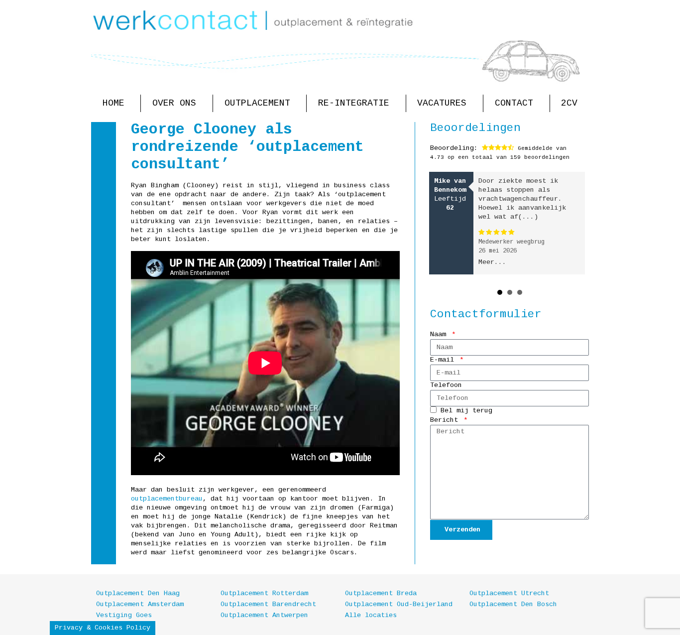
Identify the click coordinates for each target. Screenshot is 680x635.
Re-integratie (353, 103)
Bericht (446, 420)
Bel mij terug (466, 411)
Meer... (492, 262)
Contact (514, 103)
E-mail (444, 360)
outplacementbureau (167, 499)
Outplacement (257, 103)
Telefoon (446, 385)
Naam (440, 334)
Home (113, 103)
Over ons (174, 103)
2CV (569, 103)
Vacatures (441, 103)
